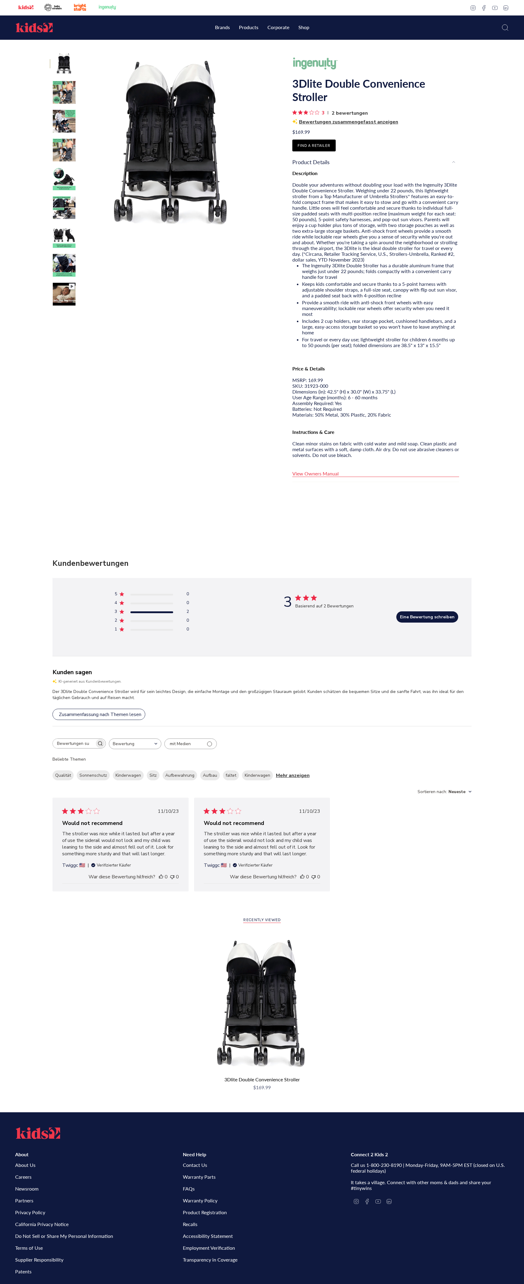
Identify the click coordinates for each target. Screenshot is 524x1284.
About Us (25, 1165)
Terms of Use (29, 1248)
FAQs (189, 1188)
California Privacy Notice (42, 1224)
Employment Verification (209, 1248)
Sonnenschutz (93, 775)
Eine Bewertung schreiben (427, 617)
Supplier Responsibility (39, 1259)
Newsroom (27, 1188)
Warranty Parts (199, 1177)
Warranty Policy (200, 1200)
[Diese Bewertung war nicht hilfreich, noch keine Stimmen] (172, 876)
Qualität (63, 775)
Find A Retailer (313, 145)
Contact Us (195, 1165)
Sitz (153, 775)
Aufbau (210, 775)
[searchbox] (74, 743)
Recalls (190, 1224)
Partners (24, 1200)
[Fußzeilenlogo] (38, 1133)
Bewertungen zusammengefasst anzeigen (348, 122)
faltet (231, 775)
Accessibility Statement (208, 1236)
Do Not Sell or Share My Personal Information (64, 1236)
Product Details (311, 162)
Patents (23, 1271)
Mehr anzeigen (293, 775)
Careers (23, 1177)
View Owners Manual (315, 473)
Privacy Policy (30, 1212)
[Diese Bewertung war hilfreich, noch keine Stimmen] (161, 876)
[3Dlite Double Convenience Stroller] (262, 1003)
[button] (222, 27)
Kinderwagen (128, 775)
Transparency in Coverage (210, 1259)
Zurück (82, 143)
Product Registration (205, 1212)
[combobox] (135, 743)
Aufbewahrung (179, 775)
